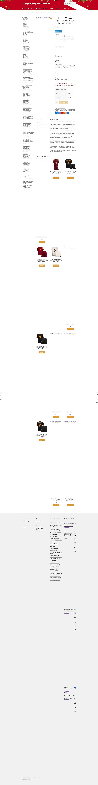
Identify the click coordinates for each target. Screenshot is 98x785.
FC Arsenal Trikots (56, 530)
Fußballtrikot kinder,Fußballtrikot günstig (36, 3)
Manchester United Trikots (54, 570)
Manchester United (39, 527)
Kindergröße (57, 34)
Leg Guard (59, 56)
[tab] (42, 119)
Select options (56, 177)
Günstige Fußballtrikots (66, 110)
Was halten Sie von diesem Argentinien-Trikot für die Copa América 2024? (28, 178)
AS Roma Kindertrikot (35, 12)
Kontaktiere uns (25, 525)
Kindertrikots (29, 8)
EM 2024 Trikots (39, 529)
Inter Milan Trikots (56, 564)
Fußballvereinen (38, 8)
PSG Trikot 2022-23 (56, 574)
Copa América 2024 (39, 531)
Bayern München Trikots (56, 525)
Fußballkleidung (53, 538)
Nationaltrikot (45, 8)
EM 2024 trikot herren (53, 529)
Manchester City (39, 525)
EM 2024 (51, 8)
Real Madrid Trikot (56, 577)
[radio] (59, 36)
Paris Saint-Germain (39, 528)
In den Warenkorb (63, 102)
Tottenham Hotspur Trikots (56, 580)
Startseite (24, 8)
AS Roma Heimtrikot (63, 109)
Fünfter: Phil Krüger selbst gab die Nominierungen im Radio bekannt (28, 182)
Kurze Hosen (59, 64)
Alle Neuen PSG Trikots (58, 522)
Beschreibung (38, 119)
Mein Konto (58, 8)
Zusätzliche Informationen (41, 122)
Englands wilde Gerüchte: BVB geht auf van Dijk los (27, 189)
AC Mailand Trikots (52, 522)
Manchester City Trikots (54, 569)
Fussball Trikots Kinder (26, 779)
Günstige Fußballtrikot (56, 558)
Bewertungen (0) (39, 125)
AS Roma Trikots (69, 109)
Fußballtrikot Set (56, 555)
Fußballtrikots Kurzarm (53, 557)
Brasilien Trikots (58, 526)
